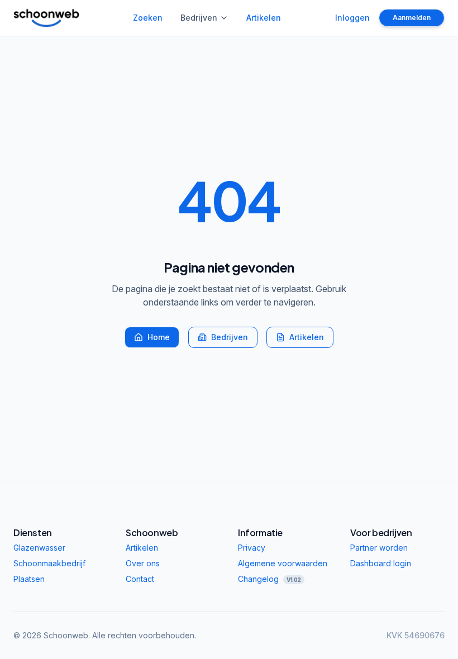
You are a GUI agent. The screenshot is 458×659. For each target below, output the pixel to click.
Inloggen (352, 17)
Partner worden (379, 547)
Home (158, 337)
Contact (140, 579)
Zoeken (148, 17)
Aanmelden (412, 17)
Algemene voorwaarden (282, 563)
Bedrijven (198, 17)
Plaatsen (29, 579)
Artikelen (263, 17)
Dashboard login (380, 563)
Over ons (143, 563)
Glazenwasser (39, 547)
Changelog (269, 579)
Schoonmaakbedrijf (49, 563)
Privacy (251, 547)
